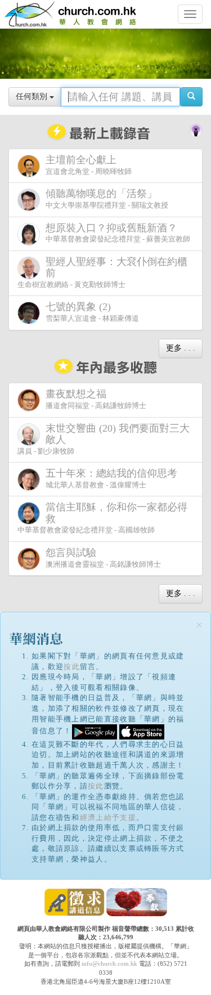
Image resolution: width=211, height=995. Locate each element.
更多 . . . (180, 348)
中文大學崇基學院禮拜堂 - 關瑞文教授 (107, 198)
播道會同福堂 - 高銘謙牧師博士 (96, 399)
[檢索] (191, 96)
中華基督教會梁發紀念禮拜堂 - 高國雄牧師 (102, 517)
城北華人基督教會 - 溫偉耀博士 (111, 478)
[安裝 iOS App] (141, 731)
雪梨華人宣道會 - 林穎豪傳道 (92, 311)
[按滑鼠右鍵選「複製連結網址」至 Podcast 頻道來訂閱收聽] (196, 129)
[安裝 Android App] (94, 731)
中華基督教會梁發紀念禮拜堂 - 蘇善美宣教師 (118, 233)
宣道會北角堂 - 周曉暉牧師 (89, 165)
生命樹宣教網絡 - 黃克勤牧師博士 (102, 272)
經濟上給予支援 (108, 817)
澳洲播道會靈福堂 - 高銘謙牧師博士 (103, 557)
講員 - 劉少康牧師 (103, 439)
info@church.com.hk (109, 963)
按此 (72, 666)
